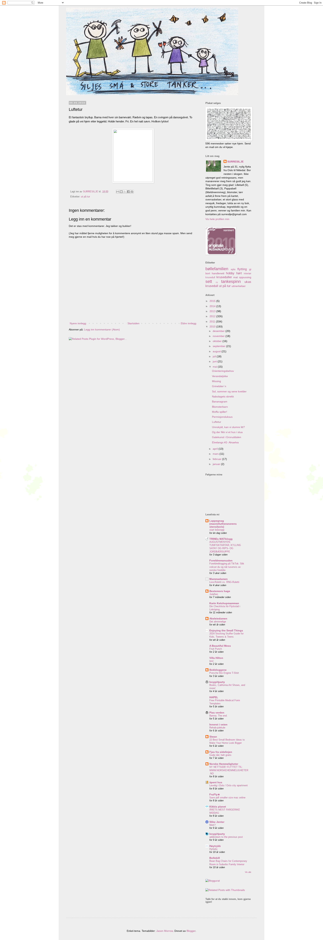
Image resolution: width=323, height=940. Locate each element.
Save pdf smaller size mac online (227, 797)
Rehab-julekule (217, 727)
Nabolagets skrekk (223, 396)
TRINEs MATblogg (221, 538)
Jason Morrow (164, 930)
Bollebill (214, 857)
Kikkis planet (217, 806)
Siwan (213, 736)
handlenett (218, 273)
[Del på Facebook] (128, 191)
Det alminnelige (217, 621)
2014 (213, 306)
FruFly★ (214, 794)
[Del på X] (125, 191)
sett (208, 281)
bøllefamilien (216, 268)
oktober (217, 341)
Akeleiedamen (218, 618)
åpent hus (215, 782)
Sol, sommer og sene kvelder (229, 391)
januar (217, 464)
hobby (230, 273)
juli (215, 356)
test (211, 661)
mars (216, 453)
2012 (213, 316)
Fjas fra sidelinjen (220, 751)
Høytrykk (215, 845)
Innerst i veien (218, 724)
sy (217, 282)
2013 (213, 311)
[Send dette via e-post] (118, 191)
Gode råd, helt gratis (220, 755)
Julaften (213, 594)
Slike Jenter (216, 821)
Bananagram (219, 401)
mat (235, 277)
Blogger (191, 930)
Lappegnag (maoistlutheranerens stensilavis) (223, 523)
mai (215, 366)
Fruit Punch (215, 648)
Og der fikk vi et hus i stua (227, 432)
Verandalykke (220, 376)
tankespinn (231, 281)
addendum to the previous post (226, 837)
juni (215, 361)
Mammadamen (218, 578)
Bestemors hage (219, 591)
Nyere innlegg (78, 323)
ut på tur (85, 196)
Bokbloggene (218, 669)
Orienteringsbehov (223, 370)
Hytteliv (213, 849)
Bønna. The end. (218, 715)
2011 (213, 321)
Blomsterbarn (220, 406)
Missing (216, 381)
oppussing (245, 277)
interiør (247, 273)
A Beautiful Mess (220, 645)
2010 (213, 326)
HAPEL (213, 697)
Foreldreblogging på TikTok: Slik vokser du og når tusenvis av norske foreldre (226, 567)
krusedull (210, 277)
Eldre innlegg (188, 323)
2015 (213, 300)
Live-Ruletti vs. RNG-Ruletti (224, 582)
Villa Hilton (216, 657)
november (219, 336)
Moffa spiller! (219, 411)
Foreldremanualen (221, 560)
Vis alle (248, 872)
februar (217, 458)
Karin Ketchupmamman (224, 603)
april (216, 448)
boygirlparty (217, 681)
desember (219, 331)
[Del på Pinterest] (132, 191)
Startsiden (133, 323)
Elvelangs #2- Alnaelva (225, 442)
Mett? (212, 825)
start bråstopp (216, 529)
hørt (239, 273)
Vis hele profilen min (217, 219)
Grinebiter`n (219, 386)
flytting (242, 269)
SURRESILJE (235, 161)
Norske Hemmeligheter (223, 763)
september (219, 346)
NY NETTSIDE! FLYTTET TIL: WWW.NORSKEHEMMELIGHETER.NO (228, 770)
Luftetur (216, 421)
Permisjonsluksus (222, 416)
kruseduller (224, 277)
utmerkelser (239, 286)
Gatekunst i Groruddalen (226, 437)
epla (233, 269)
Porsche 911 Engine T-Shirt (224, 673)
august (217, 351)
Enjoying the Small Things (226, 630)
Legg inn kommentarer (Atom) (102, 329)
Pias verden (216, 712)
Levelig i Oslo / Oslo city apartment (228, 785)
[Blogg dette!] (121, 191)
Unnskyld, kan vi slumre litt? (228, 427)
